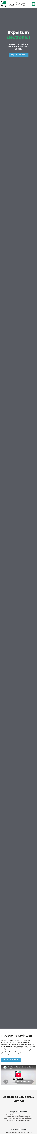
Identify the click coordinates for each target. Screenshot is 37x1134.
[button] (33, 4)
